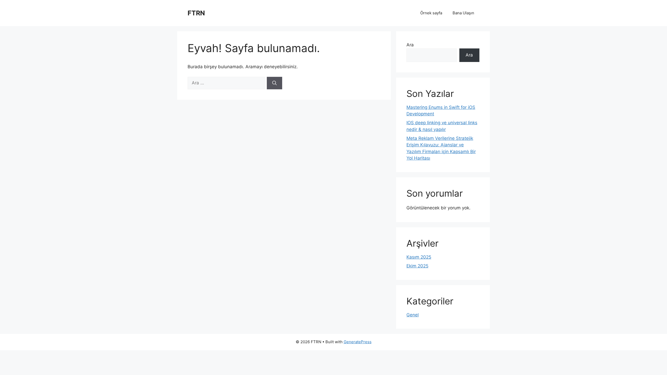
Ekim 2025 (417, 265)
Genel (412, 314)
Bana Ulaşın (463, 12)
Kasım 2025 (418, 257)
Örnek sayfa (431, 12)
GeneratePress (358, 341)
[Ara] (274, 83)
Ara (410, 44)
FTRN (196, 13)
